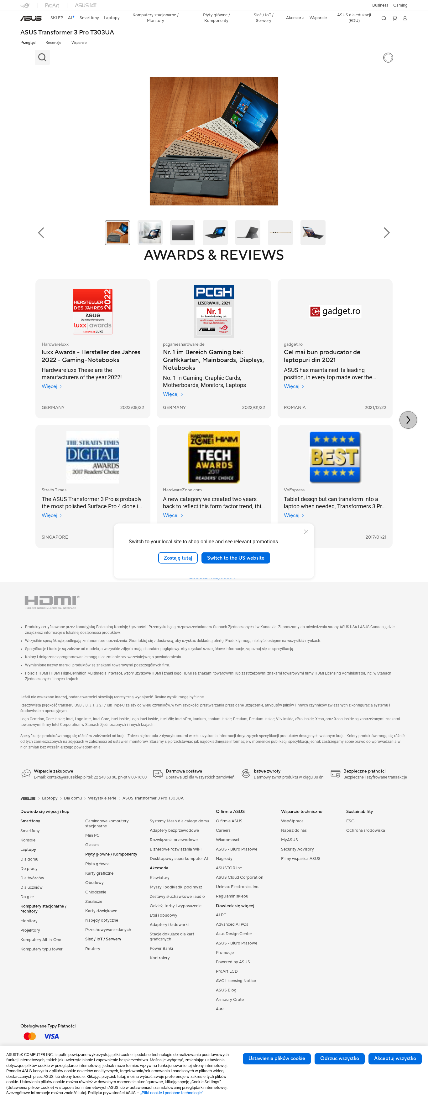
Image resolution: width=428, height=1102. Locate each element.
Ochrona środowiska (365, 830)
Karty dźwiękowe (101, 910)
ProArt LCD (227, 971)
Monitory (29, 921)
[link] (31, 18)
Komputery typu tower (41, 949)
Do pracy (29, 868)
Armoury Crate (230, 999)
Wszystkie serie (102, 798)
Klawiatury (160, 877)
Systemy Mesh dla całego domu (179, 821)
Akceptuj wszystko (395, 1058)
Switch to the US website (235, 558)
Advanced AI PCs (232, 924)
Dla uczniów (31, 887)
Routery (92, 948)
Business (380, 5)
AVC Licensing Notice (236, 980)
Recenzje (53, 42)
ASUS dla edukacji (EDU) (354, 18)
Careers (223, 830)
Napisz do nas (294, 830)
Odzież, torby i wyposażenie (175, 905)
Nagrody (224, 858)
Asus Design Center (234, 933)
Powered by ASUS (233, 962)
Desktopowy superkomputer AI (179, 858)
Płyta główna (97, 864)
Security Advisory (297, 849)
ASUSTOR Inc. (229, 868)
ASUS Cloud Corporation (239, 877)
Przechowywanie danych (108, 929)
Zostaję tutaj (178, 558)
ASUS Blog (226, 990)
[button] (400, 5)
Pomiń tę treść (24, 19)
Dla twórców (32, 878)
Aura (220, 1008)
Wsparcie (79, 42)
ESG (350, 821)
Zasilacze (93, 901)
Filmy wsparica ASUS (301, 858)
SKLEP (56, 17)
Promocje (225, 952)
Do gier (27, 896)
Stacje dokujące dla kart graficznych (172, 937)
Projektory (30, 930)
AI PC (221, 915)
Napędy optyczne (101, 920)
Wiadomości (227, 839)
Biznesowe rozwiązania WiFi (175, 849)
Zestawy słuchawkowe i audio (177, 896)
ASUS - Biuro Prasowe (236, 849)
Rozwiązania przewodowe (174, 839)
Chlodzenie (95, 892)
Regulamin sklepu (232, 896)
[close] (306, 531)
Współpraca (292, 821)
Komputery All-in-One (40, 939)
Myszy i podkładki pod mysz (176, 887)
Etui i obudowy (163, 915)
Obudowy (94, 882)
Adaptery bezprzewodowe (174, 830)
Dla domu (29, 859)
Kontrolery (160, 957)
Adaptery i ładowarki (169, 924)
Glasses (92, 844)
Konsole (27, 840)
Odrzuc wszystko (339, 1058)
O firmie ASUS (229, 821)
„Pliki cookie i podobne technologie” (171, 1092)
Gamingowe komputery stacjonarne (107, 824)
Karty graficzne (99, 873)
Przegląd (27, 42)
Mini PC (92, 835)
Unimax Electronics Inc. (237, 886)
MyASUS (289, 839)
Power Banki (161, 948)
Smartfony (30, 830)
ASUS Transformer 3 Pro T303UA (67, 33)
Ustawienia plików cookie (276, 1058)
